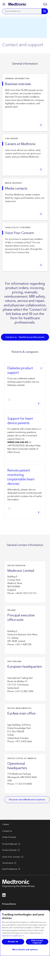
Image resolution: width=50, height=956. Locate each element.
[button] (4, 4)
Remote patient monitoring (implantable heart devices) (20, 477)
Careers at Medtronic (20, 144)
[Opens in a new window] (4, 896)
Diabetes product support (20, 370)
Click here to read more (12, 936)
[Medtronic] (17, 4)
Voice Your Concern (19, 233)
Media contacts (16, 188)
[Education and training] (45, 4)
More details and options (25, 949)
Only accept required (37, 941)
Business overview (18, 84)
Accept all (13, 941)
